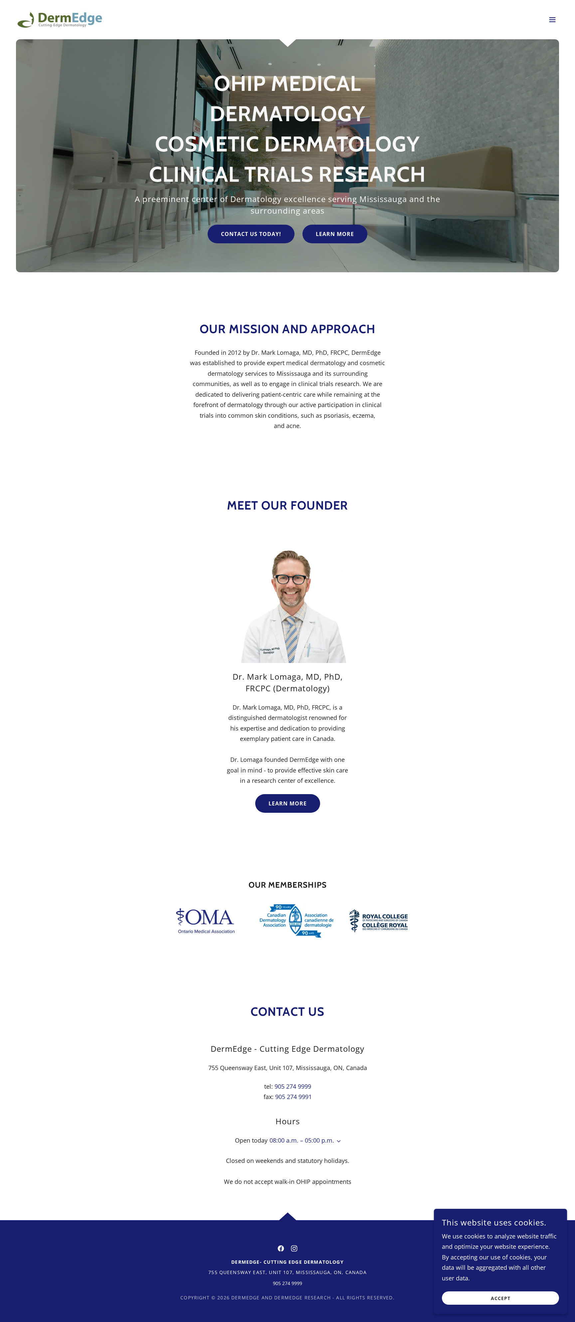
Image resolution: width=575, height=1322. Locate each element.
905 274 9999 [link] (293, 1086)
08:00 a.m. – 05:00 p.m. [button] (302, 1140)
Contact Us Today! (251, 234)
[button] (552, 19)
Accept (500, 1298)
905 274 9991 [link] (293, 1097)
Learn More (335, 234)
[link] (59, 19)
